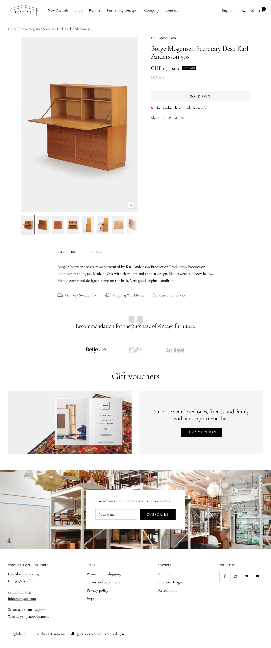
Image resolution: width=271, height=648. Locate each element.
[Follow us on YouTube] (257, 576)
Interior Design (170, 582)
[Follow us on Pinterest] (246, 576)
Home (12, 29)
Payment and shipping (104, 574)
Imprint (93, 598)
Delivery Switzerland (81, 295)
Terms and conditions (103, 582)
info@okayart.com (22, 598)
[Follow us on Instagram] (235, 576)
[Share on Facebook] (164, 118)
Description (67, 251)
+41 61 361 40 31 (19, 592)
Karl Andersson (163, 38)
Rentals (95, 10)
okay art (46, 634)
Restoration (167, 590)
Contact (171, 10)
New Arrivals (58, 10)
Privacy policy (97, 590)
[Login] (252, 10)
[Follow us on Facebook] (224, 576)
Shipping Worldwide (128, 295)
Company (151, 10)
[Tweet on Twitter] (176, 118)
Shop (79, 10)
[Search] (244, 10)
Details (96, 251)
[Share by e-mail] (182, 118)
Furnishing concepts (122, 10)
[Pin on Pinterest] (170, 118)
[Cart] (261, 10)
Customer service (172, 295)
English (227, 10)
